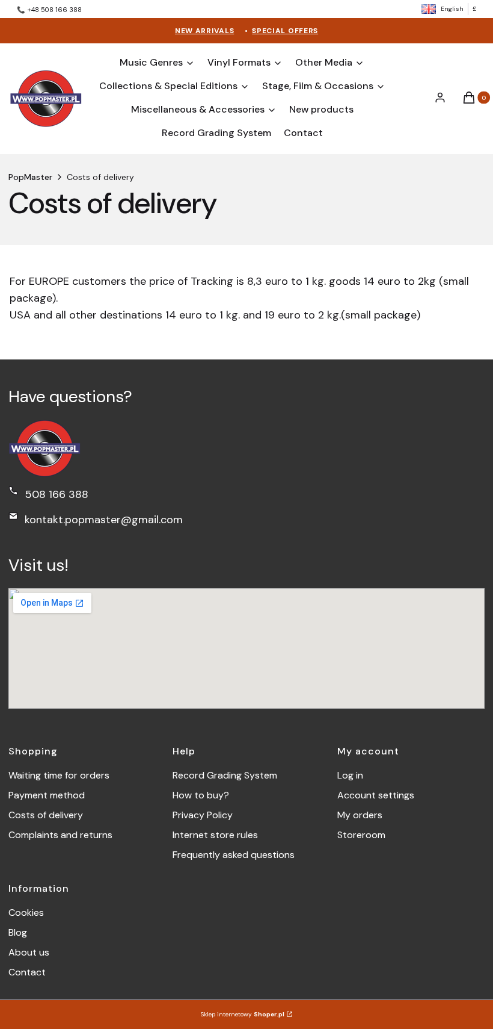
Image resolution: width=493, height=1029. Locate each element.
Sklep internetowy (242, 1014)
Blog (17, 932)
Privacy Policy (203, 815)
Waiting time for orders (58, 775)
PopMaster (30, 177)
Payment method (46, 795)
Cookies (26, 912)
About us (28, 952)
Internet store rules (215, 834)
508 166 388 (56, 494)
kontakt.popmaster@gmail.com (104, 519)
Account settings (375, 795)
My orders (359, 815)
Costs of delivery (45, 815)
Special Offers (285, 31)
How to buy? (201, 795)
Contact (27, 972)
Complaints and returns (60, 834)
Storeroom (361, 834)
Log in (350, 775)
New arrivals (204, 31)
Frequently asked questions (234, 854)
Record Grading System (225, 775)
